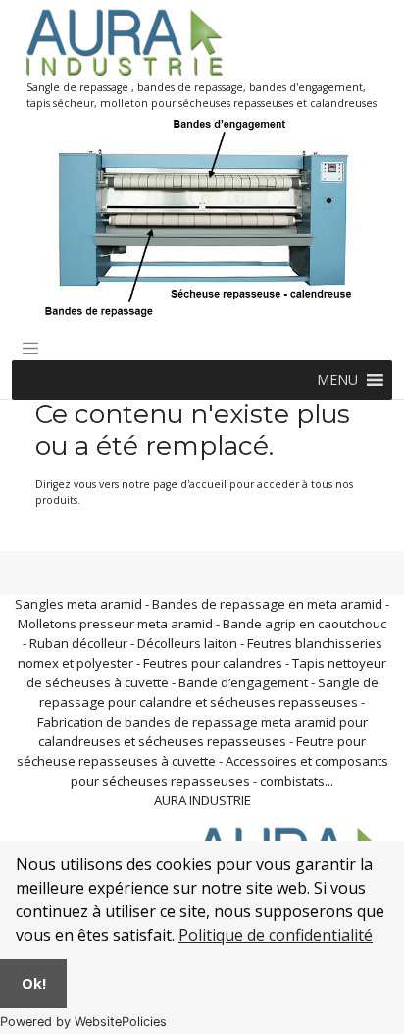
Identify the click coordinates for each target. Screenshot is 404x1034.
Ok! (34, 983)
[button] (337, 380)
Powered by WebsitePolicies (83, 1021)
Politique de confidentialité (275, 935)
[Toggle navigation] (30, 348)
